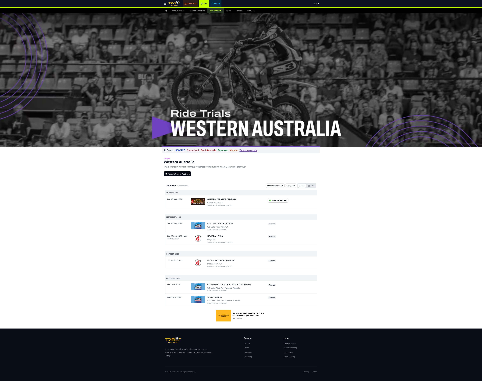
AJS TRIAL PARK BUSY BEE (220, 223)
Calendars (216, 11)
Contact (250, 11)
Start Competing (290, 348)
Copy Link (291, 186)
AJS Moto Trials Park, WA (217, 227)
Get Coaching (289, 357)
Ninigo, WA (211, 240)
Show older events (275, 186)
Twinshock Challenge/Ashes (221, 260)
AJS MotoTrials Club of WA (217, 230)
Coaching (248, 357)
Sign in (316, 4)
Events (247, 343)
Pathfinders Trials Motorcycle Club (219, 205)
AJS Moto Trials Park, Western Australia (223, 288)
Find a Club (288, 352)
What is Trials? (178, 11)
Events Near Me (198, 11)
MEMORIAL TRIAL (215, 236)
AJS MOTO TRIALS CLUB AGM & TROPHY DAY (229, 285)
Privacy (306, 372)
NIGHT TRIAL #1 (214, 297)
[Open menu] (165, 3)
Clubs (228, 11)
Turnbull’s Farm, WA (215, 203)
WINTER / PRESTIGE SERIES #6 (221, 199)
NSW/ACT (180, 150)
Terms (314, 372)
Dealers (239, 11)
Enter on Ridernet (279, 200)
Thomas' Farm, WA (214, 264)
